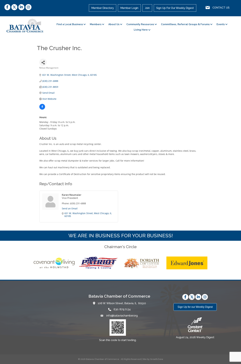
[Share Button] (43, 62)
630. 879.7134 (122, 309)
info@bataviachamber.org (122, 315)
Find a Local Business (70, 24)
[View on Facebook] (42, 108)
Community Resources (140, 24)
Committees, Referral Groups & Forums (185, 24)
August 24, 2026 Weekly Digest (195, 337)
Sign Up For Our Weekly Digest (175, 8)
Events (221, 24)
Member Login (129, 8)
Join (147, 8)
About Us (114, 24)
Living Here (141, 29)
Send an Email (70, 208)
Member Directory (102, 8)
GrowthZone (156, 359)
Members (95, 24)
